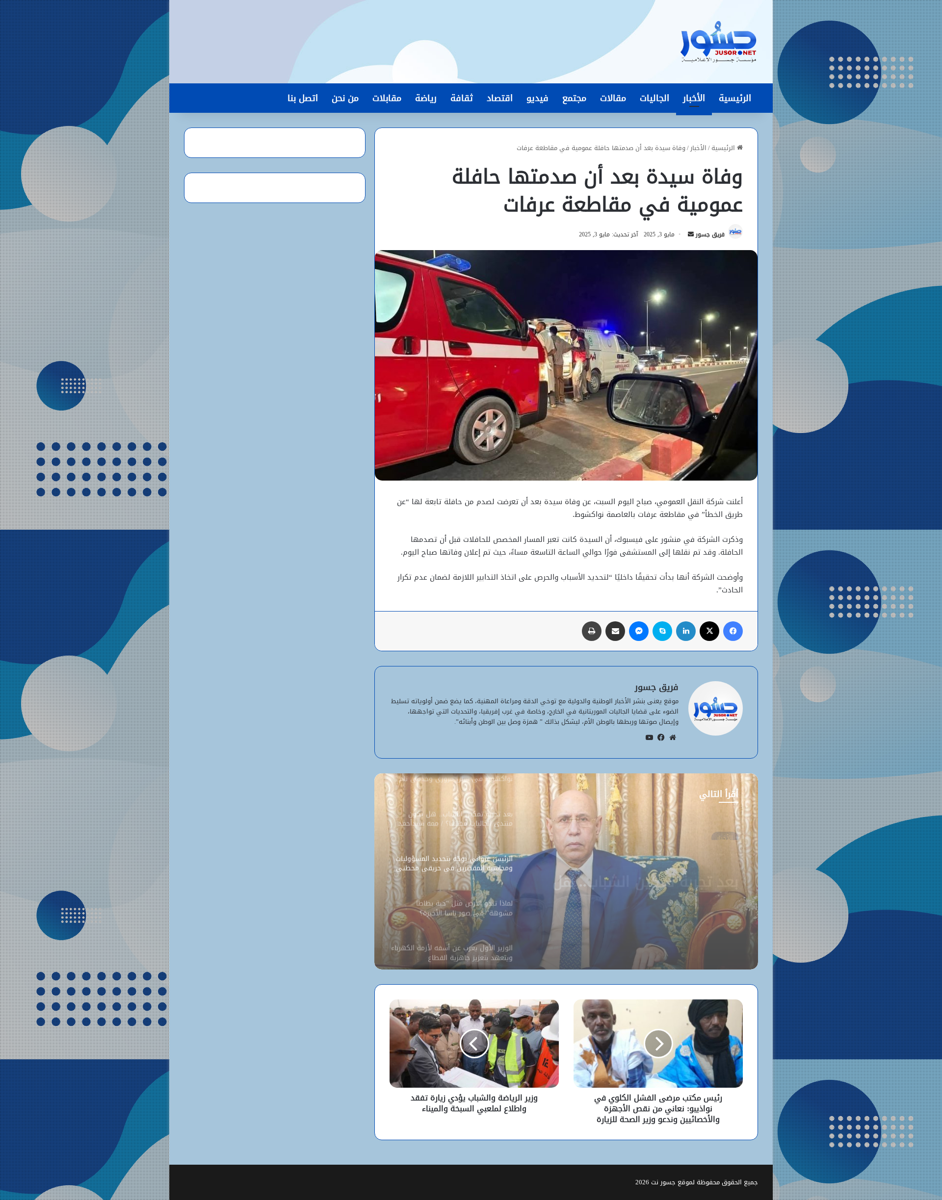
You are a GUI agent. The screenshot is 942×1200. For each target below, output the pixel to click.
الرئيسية (735, 98)
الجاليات (654, 98)
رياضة (426, 98)
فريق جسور (710, 234)
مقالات (613, 98)
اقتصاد (500, 98)
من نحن (345, 98)
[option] (566, 871)
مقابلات (386, 98)
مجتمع (574, 98)
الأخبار (694, 98)
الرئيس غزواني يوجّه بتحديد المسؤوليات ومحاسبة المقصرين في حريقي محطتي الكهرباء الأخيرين (638, 875)
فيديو (537, 98)
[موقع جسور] (718, 42)
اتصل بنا (303, 98)
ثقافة (461, 98)
